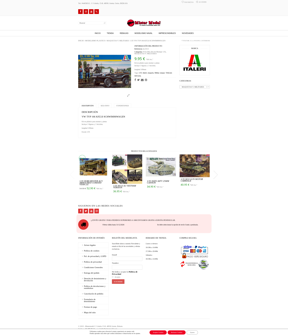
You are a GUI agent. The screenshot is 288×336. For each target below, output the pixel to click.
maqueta (151, 73)
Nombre (115, 263)
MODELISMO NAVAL (143, 33)
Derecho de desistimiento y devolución (95, 279)
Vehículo (169, 73)
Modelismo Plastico (95, 41)
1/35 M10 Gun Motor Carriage (192, 180)
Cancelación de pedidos (93, 294)
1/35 (140, 73)
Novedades (188, 33)
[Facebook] (80, 11)
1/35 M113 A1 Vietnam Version (124, 186)
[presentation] (72, 175)
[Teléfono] (96, 11)
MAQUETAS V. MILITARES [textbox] (193, 87)
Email (114, 255)
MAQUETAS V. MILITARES (118, 41)
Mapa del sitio (90, 312)
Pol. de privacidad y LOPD (95, 256)
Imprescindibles (167, 33)
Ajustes (192, 332)
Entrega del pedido (91, 273)
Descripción (88, 105)
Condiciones (122, 105)
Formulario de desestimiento (90, 300)
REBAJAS (124, 33)
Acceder (202, 2)
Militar (157, 73)
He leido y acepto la (124, 273)
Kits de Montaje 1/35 (158, 52)
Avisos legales (90, 245)
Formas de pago (90, 307)
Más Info (105, 105)
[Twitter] (86, 211)
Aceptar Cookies (158, 332)
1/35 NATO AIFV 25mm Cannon (158, 182)
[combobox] (194, 86)
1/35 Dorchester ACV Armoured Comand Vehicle (91, 183)
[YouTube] (91, 11)
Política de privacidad (93, 262)
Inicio (98, 33)
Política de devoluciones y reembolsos (94, 287)
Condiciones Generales (93, 267)
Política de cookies (91, 251)
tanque (162, 73)
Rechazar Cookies (176, 332)
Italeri (145, 73)
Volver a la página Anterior (196, 41)
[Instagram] (86, 11)
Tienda (110, 33)
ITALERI (146, 52)
